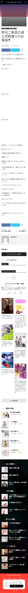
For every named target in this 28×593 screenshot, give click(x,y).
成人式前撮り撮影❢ (6, 231)
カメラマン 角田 (13, 424)
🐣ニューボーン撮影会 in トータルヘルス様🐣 (17, 531)
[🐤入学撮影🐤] (5, 424)
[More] (22, 50)
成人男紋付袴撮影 (15, 412)
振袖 (11, 28)
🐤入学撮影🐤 (14, 422)
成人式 (15, 28)
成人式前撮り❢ (22, 231)
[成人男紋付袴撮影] (5, 415)
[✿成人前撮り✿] (5, 443)
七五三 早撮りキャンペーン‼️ (17, 511)
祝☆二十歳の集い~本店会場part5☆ (17, 483)
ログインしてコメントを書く (14, 254)
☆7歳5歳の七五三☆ (15, 502)
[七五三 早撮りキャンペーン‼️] (5, 511)
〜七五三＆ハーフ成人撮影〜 (16, 565)
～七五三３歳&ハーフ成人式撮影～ (17, 558)
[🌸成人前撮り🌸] (5, 469)
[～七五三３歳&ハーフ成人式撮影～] (5, 559)
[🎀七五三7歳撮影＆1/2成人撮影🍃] (5, 552)
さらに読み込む (14, 400)
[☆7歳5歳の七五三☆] (5, 504)
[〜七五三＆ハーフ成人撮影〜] (5, 566)
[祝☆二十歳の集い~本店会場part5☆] (5, 484)
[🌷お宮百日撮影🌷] (5, 525)
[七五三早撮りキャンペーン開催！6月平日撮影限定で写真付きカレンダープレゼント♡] (5, 497)
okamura (7, 46)
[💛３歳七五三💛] (5, 453)
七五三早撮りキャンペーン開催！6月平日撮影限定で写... (17, 497)
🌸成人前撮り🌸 (14, 468)
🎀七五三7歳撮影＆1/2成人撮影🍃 (17, 551)
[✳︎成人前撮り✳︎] (5, 434)
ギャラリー (8, 28)
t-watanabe (12, 414)
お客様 (3, 28)
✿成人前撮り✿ (14, 441)
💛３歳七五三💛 (15, 450)
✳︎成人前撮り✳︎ (14, 431)
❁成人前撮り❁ (13, 475)
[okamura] (3, 46)
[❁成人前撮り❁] (5, 477)
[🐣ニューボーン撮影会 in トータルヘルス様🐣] (5, 532)
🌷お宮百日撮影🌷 (15, 523)
